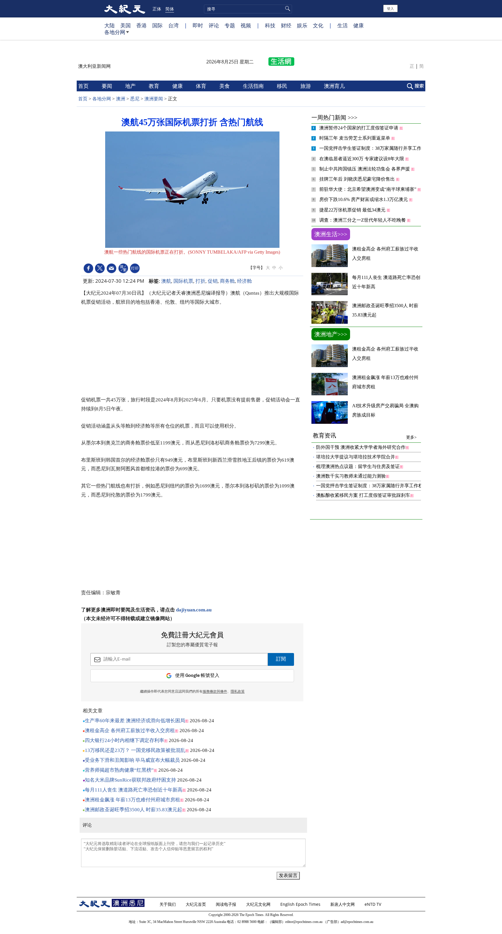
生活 (342, 25)
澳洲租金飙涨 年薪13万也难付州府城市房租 (132, 800)
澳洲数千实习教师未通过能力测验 (351, 476)
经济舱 (244, 280)
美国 (125, 25)
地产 (131, 85)
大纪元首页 (196, 904)
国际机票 (183, 280)
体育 (202, 85)
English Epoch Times (301, 904)
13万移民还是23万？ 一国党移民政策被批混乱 (135, 750)
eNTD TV (373, 904)
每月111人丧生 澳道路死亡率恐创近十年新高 (133, 790)
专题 (230, 25)
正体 (157, 9)
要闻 (108, 85)
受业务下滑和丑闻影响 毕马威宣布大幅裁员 (132, 760)
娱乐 (302, 25)
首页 (84, 85)
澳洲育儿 (335, 85)
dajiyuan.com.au (193, 610)
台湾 (173, 25)
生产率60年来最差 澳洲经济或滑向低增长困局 (135, 720)
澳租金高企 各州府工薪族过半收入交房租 (130, 730)
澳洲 (120, 98)
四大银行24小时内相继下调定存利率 (124, 740)
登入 (390, 8)
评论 (214, 25)
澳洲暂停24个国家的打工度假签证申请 (359, 127)
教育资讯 (365, 436)
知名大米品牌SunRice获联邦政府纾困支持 (130, 780)
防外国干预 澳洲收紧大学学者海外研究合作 (361, 447)
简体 (169, 9)
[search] (248, 9)
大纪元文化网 (259, 904)
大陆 (109, 25)
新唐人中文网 (343, 904)
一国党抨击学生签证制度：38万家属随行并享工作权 (373, 148)
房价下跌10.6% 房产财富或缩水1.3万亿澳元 (364, 199)
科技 (270, 25)
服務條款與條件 (215, 691)
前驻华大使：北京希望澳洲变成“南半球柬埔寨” (368, 189)
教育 (155, 85)
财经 (286, 25)
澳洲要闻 (153, 98)
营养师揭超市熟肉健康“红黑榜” (119, 770)
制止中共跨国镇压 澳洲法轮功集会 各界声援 (365, 168)
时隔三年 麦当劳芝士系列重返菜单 (355, 138)
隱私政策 (238, 691)
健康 (358, 25)
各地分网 (114, 32)
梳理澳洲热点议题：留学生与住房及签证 (358, 466)
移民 (283, 85)
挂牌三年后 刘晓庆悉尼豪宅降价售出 (357, 179)
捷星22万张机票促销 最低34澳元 (353, 209)
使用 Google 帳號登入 (197, 675)
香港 (141, 25)
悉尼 (134, 98)
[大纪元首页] (124, 9)
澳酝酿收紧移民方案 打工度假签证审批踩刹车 (363, 495)
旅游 (306, 85)
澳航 (166, 280)
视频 (246, 25)
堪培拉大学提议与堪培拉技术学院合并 (355, 456)
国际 (157, 25)
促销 (213, 280)
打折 (200, 280)
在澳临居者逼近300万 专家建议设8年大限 (362, 158)
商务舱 (227, 280)
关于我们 (168, 904)
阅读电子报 (226, 904)
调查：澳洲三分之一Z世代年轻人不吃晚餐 (363, 220)
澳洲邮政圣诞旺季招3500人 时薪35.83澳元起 (133, 809)
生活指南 (254, 85)
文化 (318, 25)
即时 (198, 25)
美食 (225, 85)
